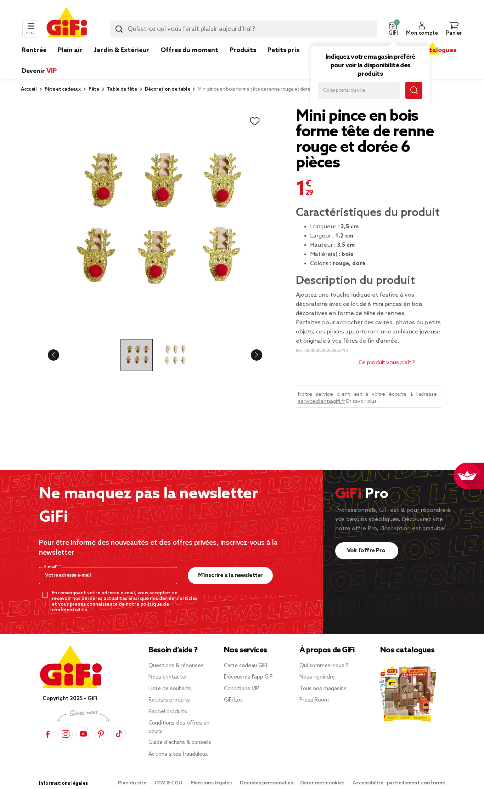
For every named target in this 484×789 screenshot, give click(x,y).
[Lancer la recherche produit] (119, 29)
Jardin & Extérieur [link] (121, 50)
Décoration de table (167, 89)
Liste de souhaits (169, 689)
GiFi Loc (233, 700)
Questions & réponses (176, 666)
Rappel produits (167, 712)
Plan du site (132, 783)
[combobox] (243, 29)
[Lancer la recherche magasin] (413, 90)
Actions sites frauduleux (178, 754)
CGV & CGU (169, 783)
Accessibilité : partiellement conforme (399, 783)
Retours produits (169, 700)
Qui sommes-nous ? (323, 666)
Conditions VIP (241, 689)
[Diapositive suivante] (251, 355)
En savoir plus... (363, 402)
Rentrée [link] (34, 50)
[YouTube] (83, 733)
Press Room (314, 700)
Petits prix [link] (284, 50)
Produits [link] (243, 50)
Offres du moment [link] (189, 50)
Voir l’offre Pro (367, 550)
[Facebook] (48, 733)
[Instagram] (65, 733)
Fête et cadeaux (63, 89)
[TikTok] (119, 733)
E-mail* (51, 567)
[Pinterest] (101, 733)
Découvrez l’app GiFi (249, 677)
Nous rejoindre (317, 677)
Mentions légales (212, 783)
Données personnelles (266, 783)
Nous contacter (167, 677)
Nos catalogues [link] (432, 50)
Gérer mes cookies (322, 783)
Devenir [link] (39, 71)
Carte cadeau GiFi (245, 666)
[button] (393, 29)
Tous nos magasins (323, 689)
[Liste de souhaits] (255, 121)
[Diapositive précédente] (59, 355)
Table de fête (122, 89)
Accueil (29, 89)
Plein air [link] (70, 50)
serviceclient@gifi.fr (321, 402)
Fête (94, 89)
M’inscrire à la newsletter (230, 575)
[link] (243, 61)
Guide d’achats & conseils (179, 742)
